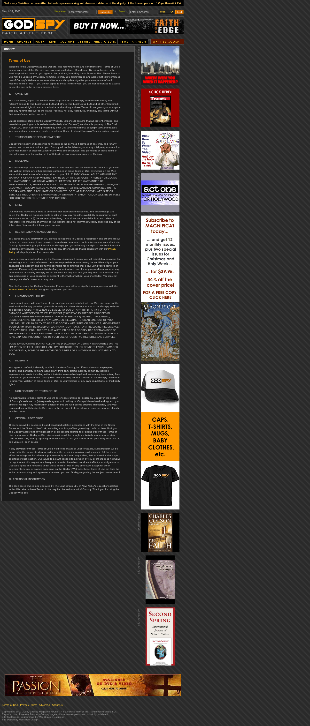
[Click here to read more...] (93, 2)
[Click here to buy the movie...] (160, 64)
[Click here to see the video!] (160, 149)
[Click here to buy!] (160, 435)
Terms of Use (10, 705)
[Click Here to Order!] (127, 25)
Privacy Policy (28, 705)
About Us (57, 705)
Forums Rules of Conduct (23, 289)
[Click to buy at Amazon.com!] (93, 684)
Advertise (44, 705)
